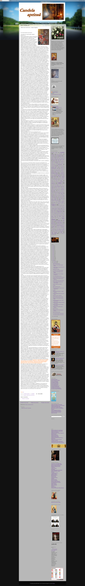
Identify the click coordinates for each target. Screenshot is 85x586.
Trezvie (58, 231)
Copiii (56, 165)
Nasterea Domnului (61, 192)
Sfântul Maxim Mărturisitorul (60, 215)
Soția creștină (54, 227)
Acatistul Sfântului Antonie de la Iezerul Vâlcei (58, 282)
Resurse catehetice (44, 23)
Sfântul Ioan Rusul (59, 214)
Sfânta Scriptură (59, 210)
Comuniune (57, 163)
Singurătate (53, 225)
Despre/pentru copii (54, 168)
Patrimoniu (56, 196)
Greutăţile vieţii (57, 178)
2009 (53, 260)
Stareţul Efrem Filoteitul (60, 227)
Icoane (61, 180)
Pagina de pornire (23, 23)
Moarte (62, 191)
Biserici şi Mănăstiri (54, 157)
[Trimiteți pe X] (40, 393)
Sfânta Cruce (56, 209)
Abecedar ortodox (54, 152)
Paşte (52, 196)
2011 (53, 257)
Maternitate (62, 187)
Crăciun (59, 165)
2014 (53, 253)
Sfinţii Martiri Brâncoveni (61, 224)
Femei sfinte (53, 176)
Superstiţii (54, 228)
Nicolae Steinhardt (54, 193)
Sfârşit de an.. (59, 217)
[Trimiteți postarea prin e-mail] (36, 393)
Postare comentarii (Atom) (29, 404)
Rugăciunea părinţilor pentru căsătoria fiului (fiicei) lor (59, 358)
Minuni (52, 191)
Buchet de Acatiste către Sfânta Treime (57, 159)
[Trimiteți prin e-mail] (38, 393)
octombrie (55, 316)
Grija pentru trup (56, 179)
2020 (53, 245)
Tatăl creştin (61, 230)
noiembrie (55, 262)
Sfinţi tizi (55, 224)
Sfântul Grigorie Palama (54, 212)
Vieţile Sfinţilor (54, 233)
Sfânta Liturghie (53, 210)
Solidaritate (62, 226)
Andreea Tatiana (55, 92)
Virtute (59, 233)
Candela (58, 160)
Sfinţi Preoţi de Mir (59, 223)
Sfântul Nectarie (53, 216)
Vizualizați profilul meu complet (56, 94)
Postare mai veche (45, 402)
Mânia (59, 188)
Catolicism (52, 162)
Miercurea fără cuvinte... (57, 286)
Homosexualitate (62, 179)
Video (61, 232)
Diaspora (62, 168)
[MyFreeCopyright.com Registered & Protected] (54, 550)
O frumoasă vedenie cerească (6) (58, 313)
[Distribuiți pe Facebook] (41, 393)
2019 (53, 247)
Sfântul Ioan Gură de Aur (31, 395)
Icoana (57, 180)
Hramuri (52, 180)
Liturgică (52, 186)
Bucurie (54, 160)
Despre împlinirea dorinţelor (57, 284)
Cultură (55, 166)
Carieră (62, 160)
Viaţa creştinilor (54, 232)
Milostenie (59, 190)
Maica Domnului (57, 186)
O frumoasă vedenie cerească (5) (58, 314)
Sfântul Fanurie (37, 23)
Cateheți (52, 161)
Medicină (59, 189)
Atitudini (59, 155)
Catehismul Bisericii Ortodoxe (59, 161)
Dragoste (25, 395)
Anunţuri (52, 154)
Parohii (63, 195)
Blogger (53, 583)
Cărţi (55, 162)
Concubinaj (62, 163)
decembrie (55, 261)
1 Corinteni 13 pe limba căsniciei (58, 270)
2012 (53, 256)
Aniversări (60, 153)
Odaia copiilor (60, 193)
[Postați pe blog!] (39, 393)
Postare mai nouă (24, 402)
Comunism (52, 163)
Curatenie (62, 166)
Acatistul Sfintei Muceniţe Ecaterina (58, 280)
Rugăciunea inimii (60, 203)
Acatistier (62, 152)
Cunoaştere (58, 166)
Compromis (62, 162)
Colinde (59, 162)
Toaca (55, 231)
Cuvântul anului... (54, 167)
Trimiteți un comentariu (25, 398)
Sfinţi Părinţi (53, 223)
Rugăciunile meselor (56, 269)
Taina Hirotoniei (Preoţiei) (60, 229)
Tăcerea (52, 231)
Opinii (52, 194)
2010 (53, 258)
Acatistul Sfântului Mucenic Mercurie (58, 277)
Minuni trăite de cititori (58, 191)
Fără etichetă (58, 175)
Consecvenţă (53, 164)
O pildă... (54, 285)
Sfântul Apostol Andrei (56, 263)
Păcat (60, 196)
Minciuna (62, 190)
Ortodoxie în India (56, 195)
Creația (62, 165)
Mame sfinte (57, 187)
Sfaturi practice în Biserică (56, 208)
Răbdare (54, 202)
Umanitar (61, 231)
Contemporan (59, 164)
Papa (60, 195)
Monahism (52, 192)
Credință (52, 166)
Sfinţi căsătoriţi (57, 220)
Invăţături (60, 183)
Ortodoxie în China (56, 194)
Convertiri (52, 165)
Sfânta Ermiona (30, 23)
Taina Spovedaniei (55, 230)
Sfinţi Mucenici (60, 222)
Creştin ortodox (54, 468)
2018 (53, 248)
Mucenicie (56, 192)
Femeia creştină (61, 176)
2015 (53, 252)
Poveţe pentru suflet (55, 199)
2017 (53, 249)
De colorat (61, 167)
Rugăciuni (53, 204)
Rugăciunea (53, 203)
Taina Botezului (59, 228)
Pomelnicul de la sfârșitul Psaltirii (54, 23)
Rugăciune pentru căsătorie (57, 295)
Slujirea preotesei (55, 106)
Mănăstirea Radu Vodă (54, 188)
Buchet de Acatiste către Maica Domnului (57, 158)
